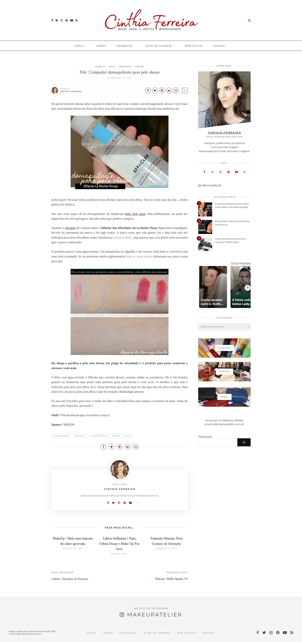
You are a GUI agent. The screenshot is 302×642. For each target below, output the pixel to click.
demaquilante (61, 436)
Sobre (79, 45)
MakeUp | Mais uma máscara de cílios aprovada (73, 541)
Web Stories (194, 45)
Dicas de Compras (158, 45)
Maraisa (70, 228)
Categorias (124, 45)
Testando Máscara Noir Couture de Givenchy (166, 541)
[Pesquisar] (244, 442)
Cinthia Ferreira (71, 91)
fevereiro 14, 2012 (119, 78)
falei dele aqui (135, 214)
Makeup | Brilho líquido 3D (171, 579)
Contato (219, 45)
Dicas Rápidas (241, 263)
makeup (116, 436)
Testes (139, 66)
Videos (101, 45)
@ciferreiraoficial (209, 185)
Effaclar (79, 436)
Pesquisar (205, 436)
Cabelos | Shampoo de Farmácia (69, 579)
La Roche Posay (98, 436)
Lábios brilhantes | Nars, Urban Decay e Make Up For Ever (119, 544)
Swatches (125, 66)
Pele (112, 66)
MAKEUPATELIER (154, 614)
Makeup (100, 66)
